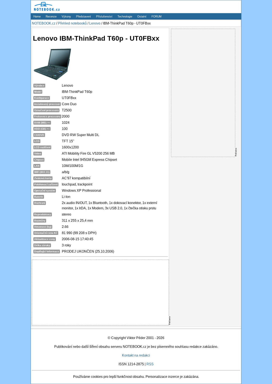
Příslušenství (104, 16)
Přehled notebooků (72, 23)
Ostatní (141, 16)
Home (37, 16)
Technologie (125, 16)
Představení (83, 16)
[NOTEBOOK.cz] (46, 11)
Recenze (51, 16)
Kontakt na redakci (136, 355)
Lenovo (95, 23)
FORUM (157, 16)
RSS (150, 364)
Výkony (66, 16)
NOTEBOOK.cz (43, 23)
